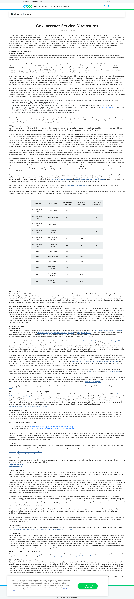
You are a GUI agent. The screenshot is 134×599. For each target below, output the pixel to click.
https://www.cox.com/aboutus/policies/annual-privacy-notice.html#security (65, 556)
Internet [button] (35, 6)
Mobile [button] (44, 6)
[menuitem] (36, 6)
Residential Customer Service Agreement (108, 330)
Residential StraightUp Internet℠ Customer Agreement (55, 332)
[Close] (104, 578)
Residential (26, 1)
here (89, 371)
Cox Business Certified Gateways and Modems (89, 179)
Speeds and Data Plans (90, 341)
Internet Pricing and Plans (113, 341)
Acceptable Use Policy (84, 332)
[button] (102, 6)
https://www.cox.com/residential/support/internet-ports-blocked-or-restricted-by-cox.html (40, 529)
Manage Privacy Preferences (87, 586)
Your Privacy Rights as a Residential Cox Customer (25, 452)
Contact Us (107, 1)
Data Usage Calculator (112, 371)
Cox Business (34, 1)
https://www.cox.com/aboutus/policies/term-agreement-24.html (53, 428)
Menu (27, 14)
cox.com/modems (107, 107)
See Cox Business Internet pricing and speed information (28, 406)
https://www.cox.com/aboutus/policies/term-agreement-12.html (52, 426)
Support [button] (64, 6)
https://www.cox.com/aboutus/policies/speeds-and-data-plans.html (95, 361)
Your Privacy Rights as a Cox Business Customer (25, 454)
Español (42, 1)
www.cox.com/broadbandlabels (77, 185)
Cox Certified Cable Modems (61, 179)
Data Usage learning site (93, 381)
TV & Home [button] (54, 6)
